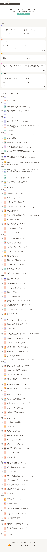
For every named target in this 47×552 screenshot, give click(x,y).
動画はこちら (16, 126)
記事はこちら (10, 130)
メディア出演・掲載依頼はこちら (23, 13)
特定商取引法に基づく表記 (24, 542)
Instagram (13, 542)
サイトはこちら (20, 150)
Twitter (23, 146)
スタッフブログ (18, 542)
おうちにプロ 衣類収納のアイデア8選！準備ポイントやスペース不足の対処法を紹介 (17, 106)
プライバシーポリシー (32, 542)
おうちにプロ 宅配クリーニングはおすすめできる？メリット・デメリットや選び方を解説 (17, 110)
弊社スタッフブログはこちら (27, 171)
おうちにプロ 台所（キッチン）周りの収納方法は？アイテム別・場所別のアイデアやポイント (18, 107)
